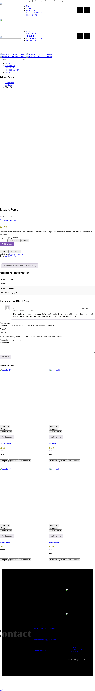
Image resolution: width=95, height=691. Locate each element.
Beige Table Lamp (5, 443)
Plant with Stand (54, 542)
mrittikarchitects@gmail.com (45, 640)
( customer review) (8, 220)
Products (8, 85)
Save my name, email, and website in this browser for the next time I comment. (33, 337)
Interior (7, 256)
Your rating (5, 340)
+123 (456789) (40, 651)
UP (1, 690)
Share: (2, 258)
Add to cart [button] (7, 437)
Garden (20, 254)
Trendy (13, 256)
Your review (5, 342)
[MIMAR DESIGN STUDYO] (26, 54)
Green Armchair (5, 542)
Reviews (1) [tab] (31, 266)
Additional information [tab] (13, 266)
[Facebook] (80, 10)
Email (3, 333)
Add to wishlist (13, 240)
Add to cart (7, 244)
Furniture (12, 254)
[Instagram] (87, 10)
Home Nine (9, 83)
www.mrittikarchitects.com (44, 628)
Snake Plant (53, 443)
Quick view (5, 426)
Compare (24, 240)
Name (3, 329)
